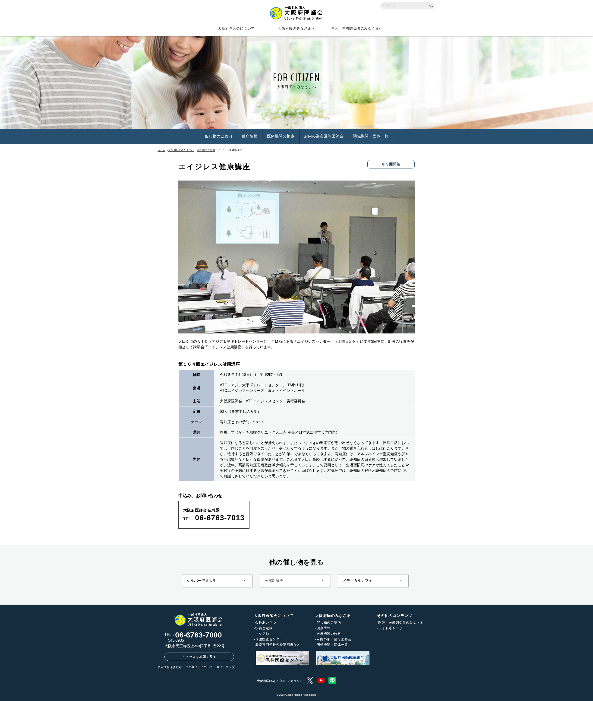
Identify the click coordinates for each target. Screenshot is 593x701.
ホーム (161, 150)
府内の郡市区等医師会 (324, 136)
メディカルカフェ (373, 581)
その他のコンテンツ (394, 616)
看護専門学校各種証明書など (277, 645)
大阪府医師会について (236, 28)
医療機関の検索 (281, 136)
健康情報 (250, 136)
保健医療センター (269, 639)
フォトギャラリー (392, 628)
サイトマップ (226, 667)
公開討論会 (295, 581)
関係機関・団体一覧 (370, 136)
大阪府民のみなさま (333, 616)
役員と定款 (264, 628)
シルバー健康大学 (217, 581)
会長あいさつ (265, 622)
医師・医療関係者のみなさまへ (357, 28)
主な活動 (262, 633)
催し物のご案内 (218, 136)
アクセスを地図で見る (199, 657)
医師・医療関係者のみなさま (400, 622)
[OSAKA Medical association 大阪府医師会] (296, 12)
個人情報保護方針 (170, 667)
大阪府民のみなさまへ (296, 28)
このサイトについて (199, 667)
